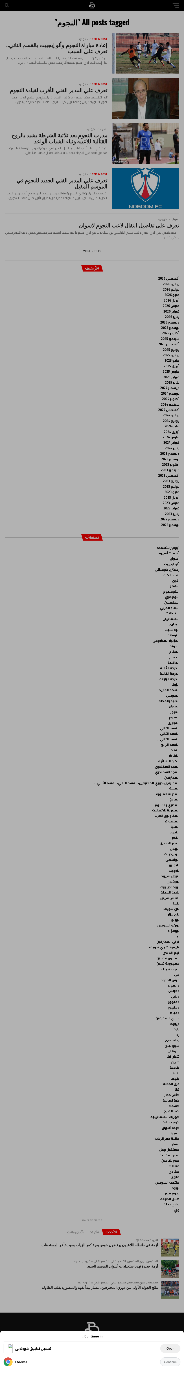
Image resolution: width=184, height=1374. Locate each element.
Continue (170, 1362)
